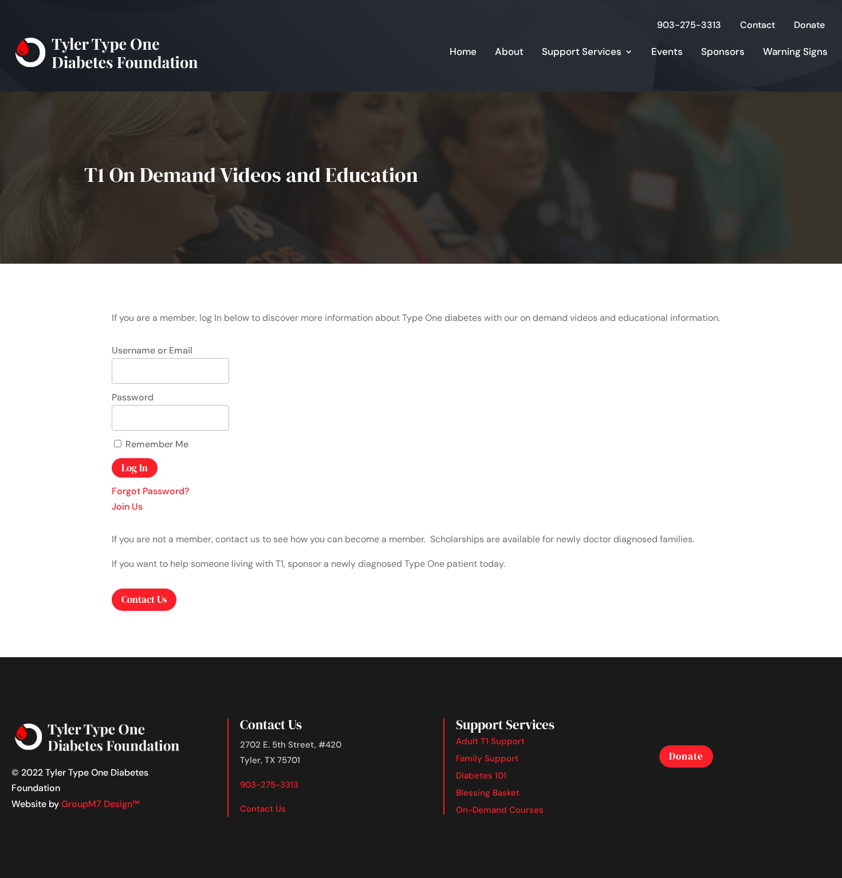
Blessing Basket (488, 792)
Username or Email (152, 350)
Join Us (127, 506)
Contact (757, 25)
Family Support (487, 758)
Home (463, 51)
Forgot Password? (150, 491)
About (509, 51)
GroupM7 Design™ (100, 804)
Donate (809, 25)
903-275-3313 (689, 25)
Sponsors (723, 51)
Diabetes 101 (481, 775)
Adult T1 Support (490, 741)
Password (133, 397)
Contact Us (144, 599)
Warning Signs (795, 51)
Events (667, 51)
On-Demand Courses (500, 810)
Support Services (581, 51)
